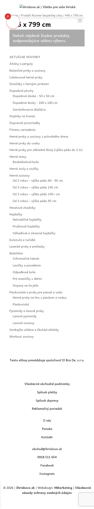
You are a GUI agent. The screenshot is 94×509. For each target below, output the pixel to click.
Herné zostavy (19, 175)
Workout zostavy (21, 336)
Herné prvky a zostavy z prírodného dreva (38, 136)
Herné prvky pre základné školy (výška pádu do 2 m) (45, 149)
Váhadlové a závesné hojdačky (34, 233)
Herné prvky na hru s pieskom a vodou (39, 297)
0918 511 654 (47, 456)
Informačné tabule (26, 258)
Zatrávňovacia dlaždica (29, 109)
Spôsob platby (47, 392)
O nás (47, 420)
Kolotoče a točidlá (22, 239)
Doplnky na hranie (22, 116)
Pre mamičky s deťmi (27, 278)
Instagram (47, 473)
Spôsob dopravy (47, 400)
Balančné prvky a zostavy (27, 70)
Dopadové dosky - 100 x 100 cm (35, 102)
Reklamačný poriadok (47, 408)
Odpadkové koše (24, 272)
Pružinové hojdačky (26, 226)
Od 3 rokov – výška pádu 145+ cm (36, 194)
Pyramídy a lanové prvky (26, 310)
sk (33, 487)
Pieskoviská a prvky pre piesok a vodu (35, 292)
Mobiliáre (16, 253)
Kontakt (47, 437)
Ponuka (47, 428)
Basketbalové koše (26, 161)
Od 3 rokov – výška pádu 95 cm (34, 200)
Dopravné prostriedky (24, 122)
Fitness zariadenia (22, 129)
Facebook (47, 465)
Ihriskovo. (23, 487)
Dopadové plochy (21, 90)
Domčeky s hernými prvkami (29, 83)
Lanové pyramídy (25, 316)
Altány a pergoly (21, 63)
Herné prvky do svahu (24, 143)
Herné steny (17, 156)
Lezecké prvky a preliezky (27, 246)
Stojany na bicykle (25, 285)
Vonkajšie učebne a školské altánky (34, 329)
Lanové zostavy (23, 322)
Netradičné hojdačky (27, 219)
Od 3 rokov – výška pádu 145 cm (35, 187)
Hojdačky (15, 214)
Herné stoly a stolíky (23, 168)
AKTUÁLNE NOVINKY (24, 56)
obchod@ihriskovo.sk (47, 448)
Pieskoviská (21, 304)
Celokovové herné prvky (25, 77)
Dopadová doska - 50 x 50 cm (33, 95)
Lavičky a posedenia (27, 265)
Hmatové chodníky (22, 207)
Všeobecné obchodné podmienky (47, 383)
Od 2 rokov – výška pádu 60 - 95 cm (38, 180)
